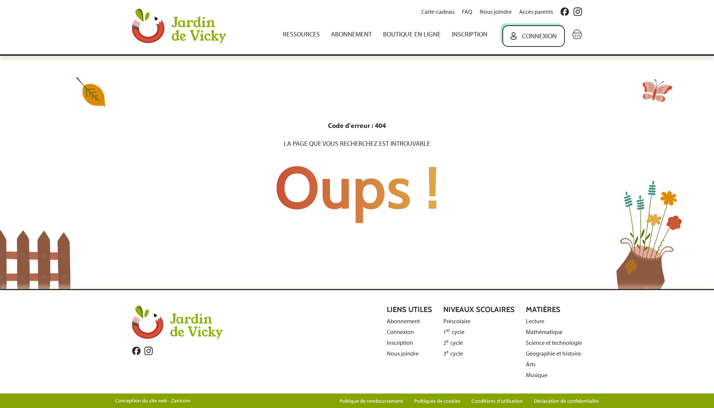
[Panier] (577, 34)
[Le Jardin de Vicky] (177, 322)
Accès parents (536, 11)
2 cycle (453, 342)
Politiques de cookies (437, 401)
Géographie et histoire (553, 353)
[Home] (184, 27)
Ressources (301, 34)
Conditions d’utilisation (497, 401)
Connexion (539, 36)
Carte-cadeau (437, 11)
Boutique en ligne (412, 34)
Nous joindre (496, 11)
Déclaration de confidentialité (566, 401)
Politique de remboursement (371, 401)
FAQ (467, 11)
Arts (531, 364)
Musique (536, 375)
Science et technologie (554, 342)
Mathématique (544, 331)
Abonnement (351, 34)
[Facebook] (564, 11)
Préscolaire (456, 321)
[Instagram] (577, 11)
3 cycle (453, 353)
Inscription (470, 34)
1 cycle (453, 331)
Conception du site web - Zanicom (152, 401)
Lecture (535, 321)
